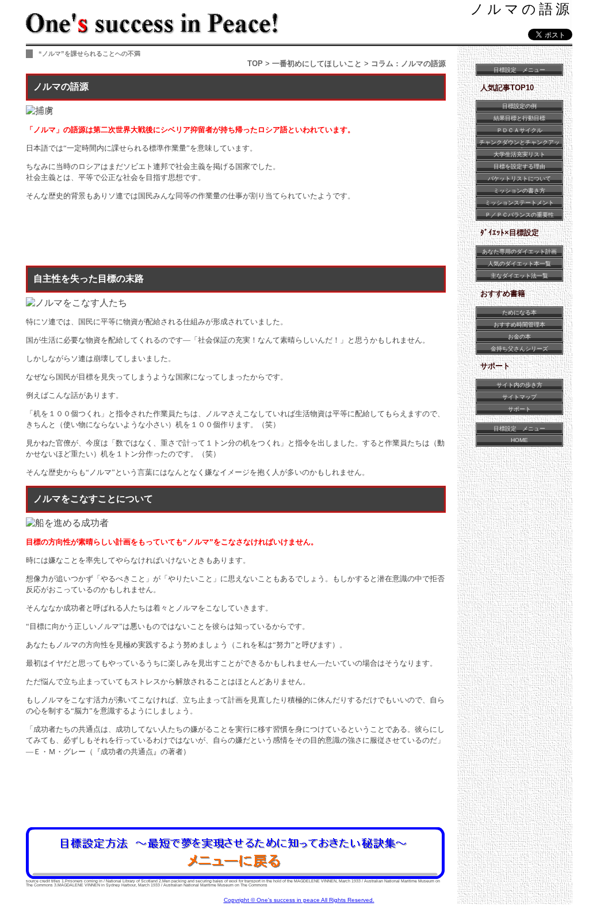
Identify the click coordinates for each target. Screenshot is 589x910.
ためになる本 (519, 312)
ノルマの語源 (521, 9)
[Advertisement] (235, 235)
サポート (519, 409)
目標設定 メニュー (519, 70)
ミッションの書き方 (519, 190)
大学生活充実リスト (519, 154)
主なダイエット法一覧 (519, 275)
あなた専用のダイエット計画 (519, 251)
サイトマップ (519, 397)
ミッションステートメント (519, 202)
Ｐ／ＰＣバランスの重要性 (519, 215)
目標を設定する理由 (519, 166)
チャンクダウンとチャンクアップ (519, 143)
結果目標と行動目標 (519, 118)
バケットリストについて (519, 178)
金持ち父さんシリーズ (519, 348)
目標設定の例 (519, 106)
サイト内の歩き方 (519, 385)
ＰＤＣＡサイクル (519, 130)
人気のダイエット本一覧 (519, 263)
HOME (519, 440)
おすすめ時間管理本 (519, 324)
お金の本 (519, 336)
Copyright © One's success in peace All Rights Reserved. (299, 900)
